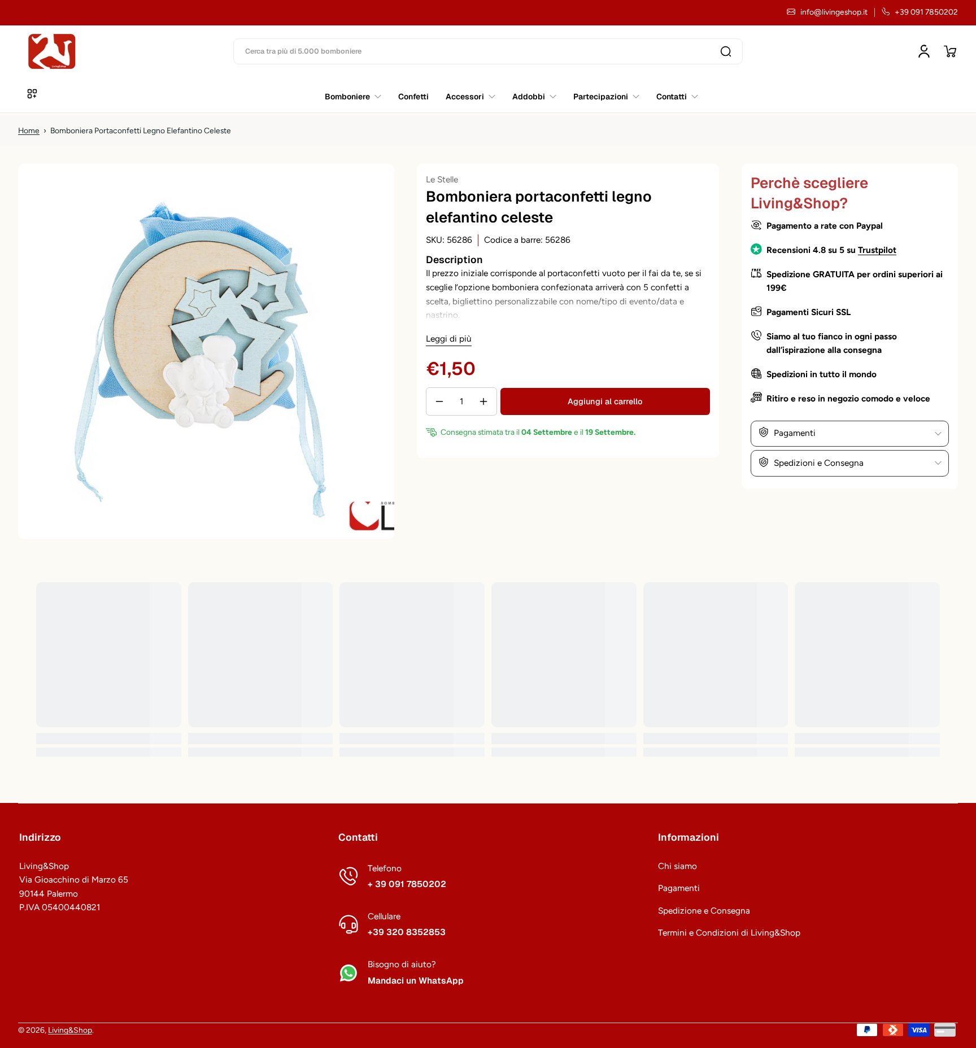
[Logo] (52, 51)
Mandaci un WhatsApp (416, 980)
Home (29, 130)
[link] (673, 96)
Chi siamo (677, 866)
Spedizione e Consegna (704, 910)
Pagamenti (679, 888)
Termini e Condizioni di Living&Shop (729, 932)
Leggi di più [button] (449, 338)
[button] (950, 51)
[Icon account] (924, 51)
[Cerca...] (726, 51)
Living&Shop (70, 1029)
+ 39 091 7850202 (407, 884)
